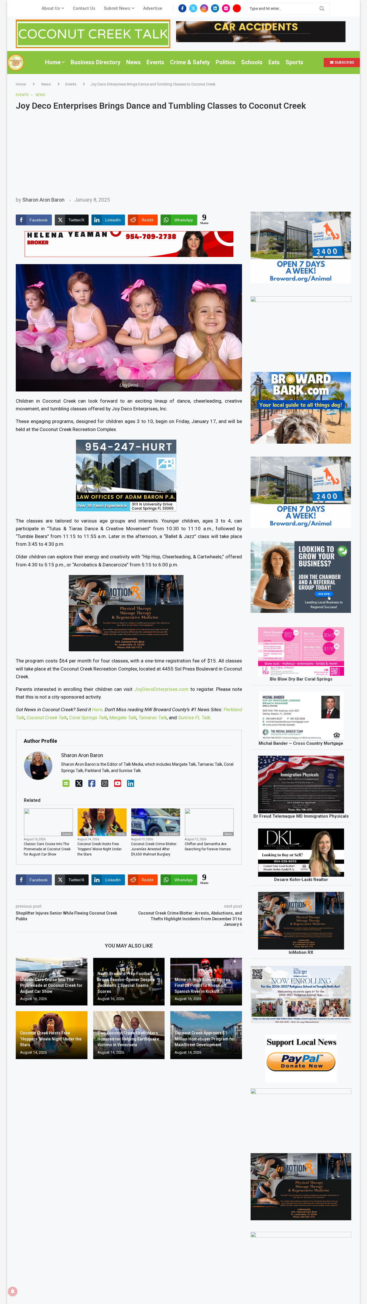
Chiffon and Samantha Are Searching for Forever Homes (208, 846)
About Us (51, 8)
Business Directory (95, 62)
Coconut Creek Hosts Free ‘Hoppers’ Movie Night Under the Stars (99, 849)
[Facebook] (182, 8)
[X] (79, 783)
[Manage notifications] (12, 1291)
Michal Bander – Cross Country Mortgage (301, 743)
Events (155, 62)
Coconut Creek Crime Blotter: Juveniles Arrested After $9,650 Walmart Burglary (154, 849)
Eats (274, 62)
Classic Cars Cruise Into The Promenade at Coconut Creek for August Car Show (47, 849)
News (133, 62)
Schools (252, 62)
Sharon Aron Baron (43, 200)
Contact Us (84, 8)
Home (52, 62)
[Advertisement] (183, 154)
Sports (294, 62)
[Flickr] (226, 8)
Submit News (117, 8)
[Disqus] (129, 1146)
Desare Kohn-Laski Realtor (301, 879)
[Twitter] (193, 8)
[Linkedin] (215, 8)
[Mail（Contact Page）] (66, 783)
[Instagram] (204, 8)
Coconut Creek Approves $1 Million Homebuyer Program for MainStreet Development (205, 1039)
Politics (225, 62)
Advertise (152, 8)
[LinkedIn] (131, 783)
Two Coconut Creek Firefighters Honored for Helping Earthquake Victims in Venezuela (128, 1039)
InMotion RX (301, 952)
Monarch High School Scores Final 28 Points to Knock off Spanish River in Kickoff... (202, 985)
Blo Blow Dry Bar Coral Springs (301, 679)
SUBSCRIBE (344, 63)
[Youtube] (237, 8)
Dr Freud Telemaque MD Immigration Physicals (301, 816)
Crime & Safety (190, 62)
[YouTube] (118, 783)
